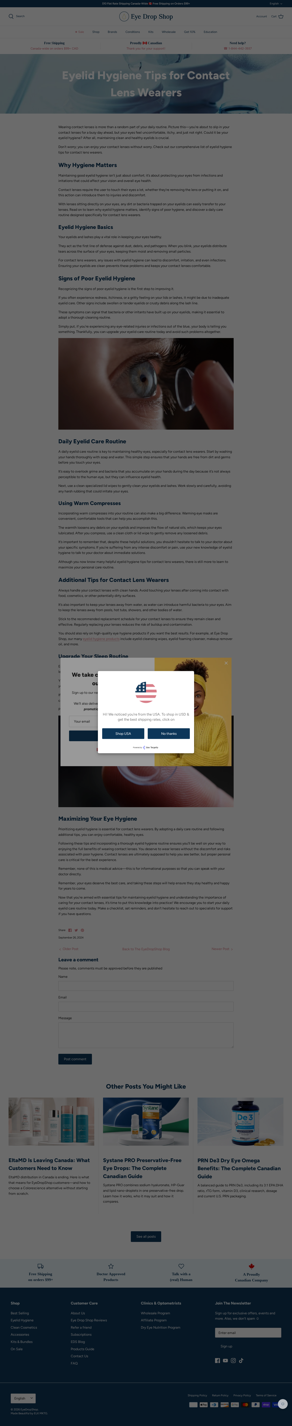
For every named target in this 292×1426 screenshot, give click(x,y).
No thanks (169, 734)
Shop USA (123, 734)
